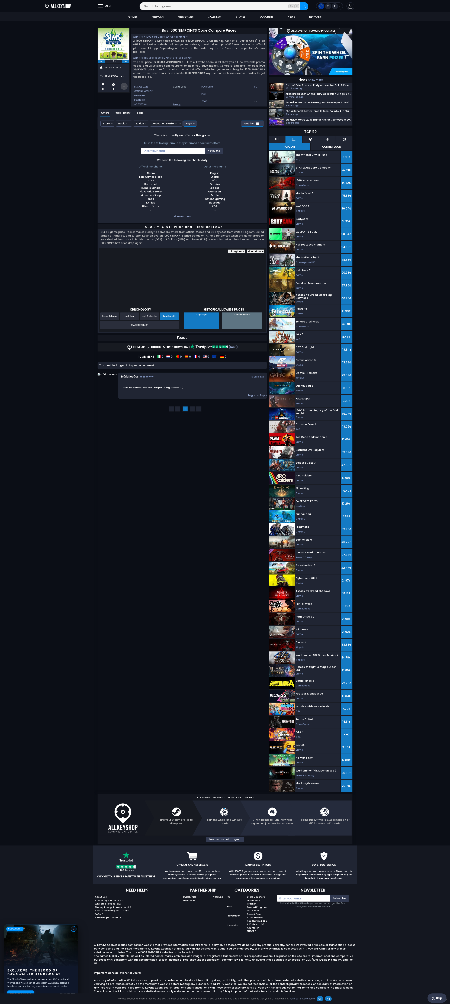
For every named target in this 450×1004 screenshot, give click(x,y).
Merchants (189, 900)
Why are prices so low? (108, 903)
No (328, 998)
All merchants (182, 216)
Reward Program (256, 907)
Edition (140, 123)
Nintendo (232, 925)
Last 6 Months (149, 316)
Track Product (140, 325)
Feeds (139, 113)
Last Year (129, 316)
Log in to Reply (257, 395)
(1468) (233, 347)
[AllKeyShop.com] (58, 6)
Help (438, 998)
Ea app (177, 104)
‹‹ (171, 408)
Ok (320, 998)
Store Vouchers (256, 897)
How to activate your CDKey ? (112, 910)
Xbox (230, 906)
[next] (125, 61)
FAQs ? (99, 914)
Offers (105, 113)
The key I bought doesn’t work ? (113, 907)
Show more (315, 80)
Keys (189, 123)
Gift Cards (253, 910)
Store (106, 123)
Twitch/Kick (189, 897)
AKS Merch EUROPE (253, 929)
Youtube (218, 897)
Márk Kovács (130, 376)
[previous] (101, 61)
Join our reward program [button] (225, 839)
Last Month (169, 316)
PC (228, 897)
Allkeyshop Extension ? (108, 917)
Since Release (109, 316)
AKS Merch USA (255, 924)
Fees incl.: (249, 123)
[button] (350, 6)
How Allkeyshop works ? (109, 900)
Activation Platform (164, 123)
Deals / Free (254, 914)
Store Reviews (255, 917)
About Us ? (101, 897)
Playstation (233, 915)
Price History (122, 113)
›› (199, 408)
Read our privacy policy (302, 998)
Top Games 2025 (257, 921)
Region (122, 123)
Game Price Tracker (253, 902)
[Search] (304, 6)
